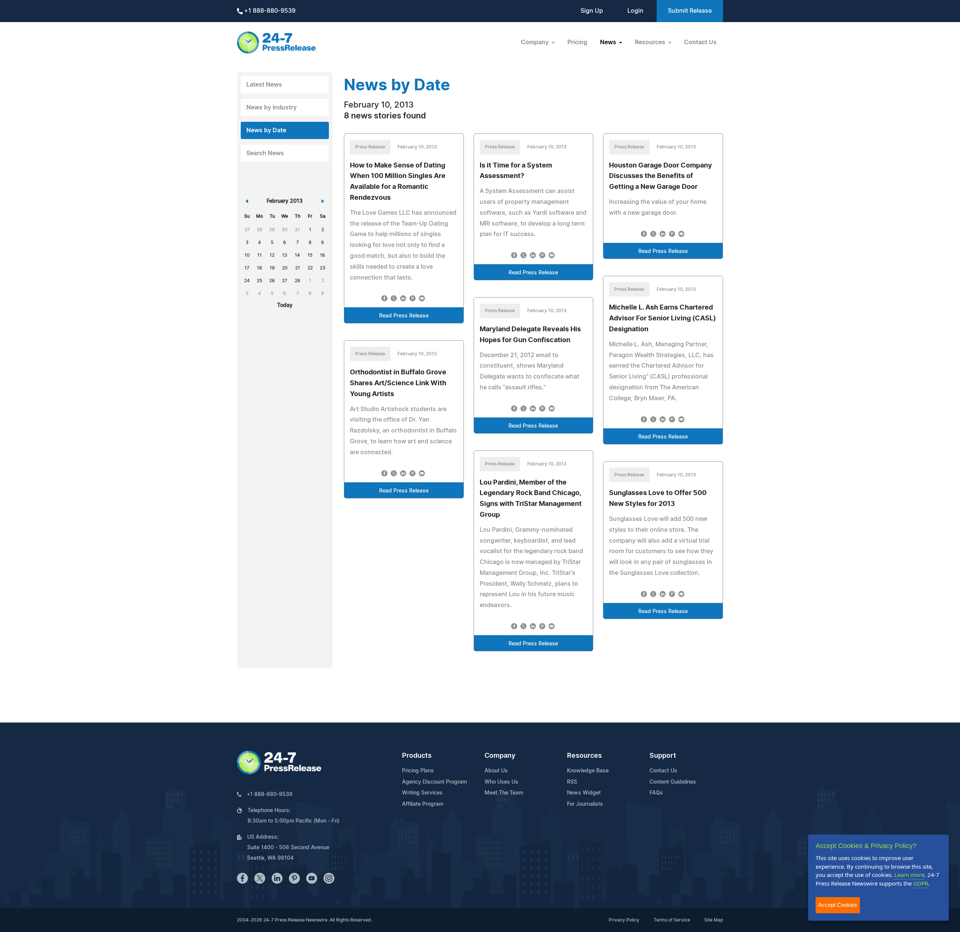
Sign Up (591, 11)
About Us (496, 770)
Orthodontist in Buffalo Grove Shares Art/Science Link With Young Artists (398, 383)
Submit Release (690, 11)
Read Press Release (404, 316)
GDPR (920, 883)
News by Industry (271, 108)
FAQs (656, 793)
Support (663, 755)
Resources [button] (651, 42)
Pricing (577, 42)
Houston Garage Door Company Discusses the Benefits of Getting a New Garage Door (660, 176)
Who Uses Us (501, 782)
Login (635, 11)
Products (417, 755)
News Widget (584, 793)
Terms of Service (672, 920)
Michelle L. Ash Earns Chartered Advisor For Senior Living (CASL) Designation (662, 318)
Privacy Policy (624, 920)
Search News (265, 153)
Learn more (909, 874)
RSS (572, 782)
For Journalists (585, 804)
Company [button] (535, 42)
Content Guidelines (673, 782)
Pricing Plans (418, 770)
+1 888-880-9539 (269, 11)
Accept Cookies (837, 905)
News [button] (609, 42)
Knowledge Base (588, 770)
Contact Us (700, 42)
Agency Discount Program (434, 782)
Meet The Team (503, 793)
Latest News (264, 85)
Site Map (713, 920)
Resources (584, 755)
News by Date (266, 130)
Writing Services (422, 793)
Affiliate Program (422, 804)
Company (499, 755)
